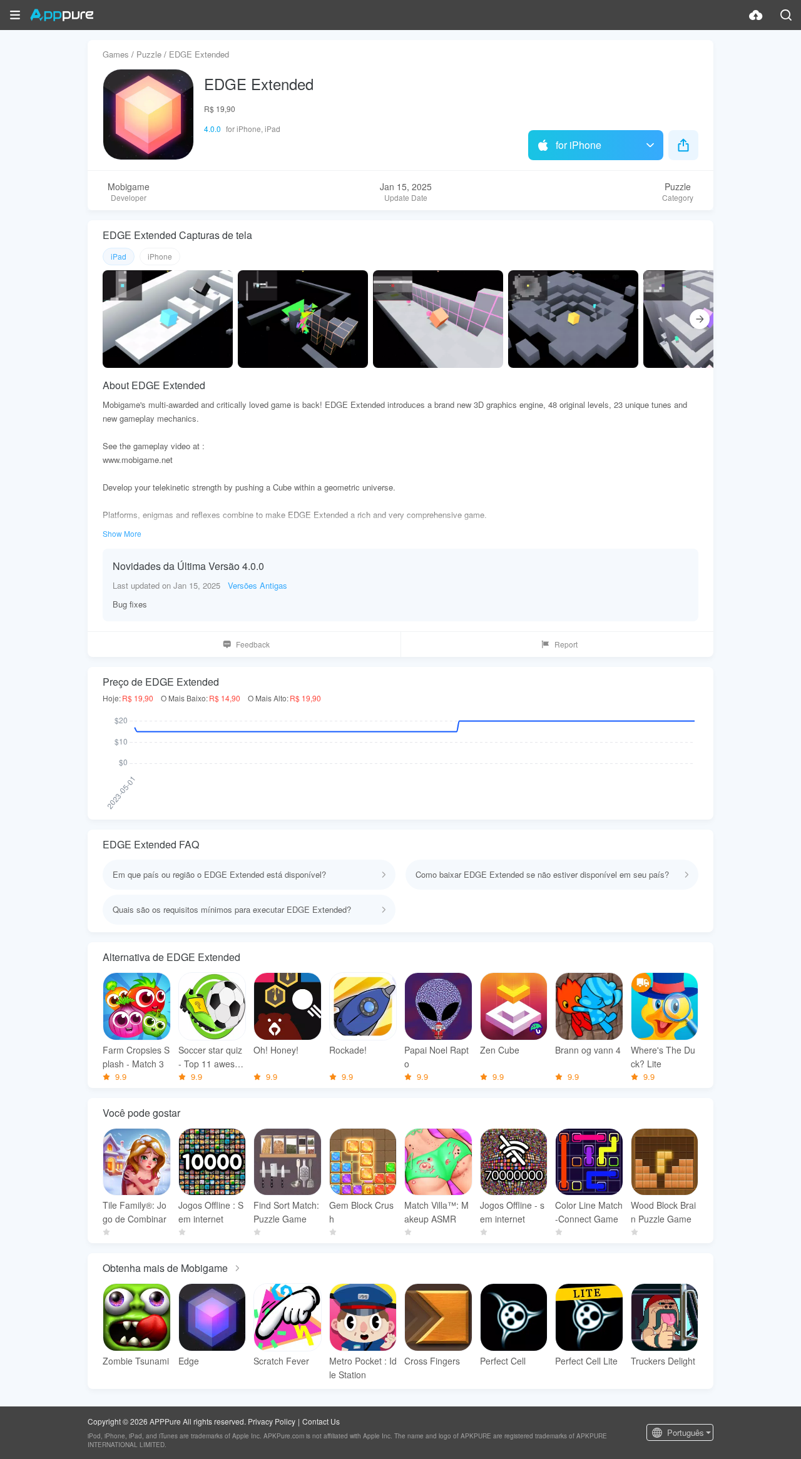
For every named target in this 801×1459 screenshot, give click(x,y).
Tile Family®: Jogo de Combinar (134, 1212)
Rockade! (348, 1050)
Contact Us (321, 1421)
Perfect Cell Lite (586, 1361)
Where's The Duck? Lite (663, 1057)
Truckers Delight (663, 1361)
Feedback (253, 644)
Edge (188, 1361)
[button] (15, 15)
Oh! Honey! (275, 1050)
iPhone (160, 256)
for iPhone (578, 145)
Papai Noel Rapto (436, 1057)
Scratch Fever (281, 1361)
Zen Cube (499, 1050)
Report (566, 644)
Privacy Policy (271, 1421)
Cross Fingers (432, 1361)
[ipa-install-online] (756, 15)
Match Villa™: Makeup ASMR (436, 1212)
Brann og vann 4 (588, 1050)
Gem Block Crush (361, 1212)
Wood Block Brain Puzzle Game (663, 1212)
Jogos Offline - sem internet (512, 1212)
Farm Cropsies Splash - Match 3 (136, 1057)
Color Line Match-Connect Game (589, 1212)
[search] (786, 15)
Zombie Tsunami (136, 1361)
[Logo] (61, 15)
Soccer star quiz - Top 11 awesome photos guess (210, 1057)
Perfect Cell (503, 1361)
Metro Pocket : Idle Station (363, 1368)
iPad (118, 256)
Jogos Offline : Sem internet (210, 1212)
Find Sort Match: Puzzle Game (286, 1212)
